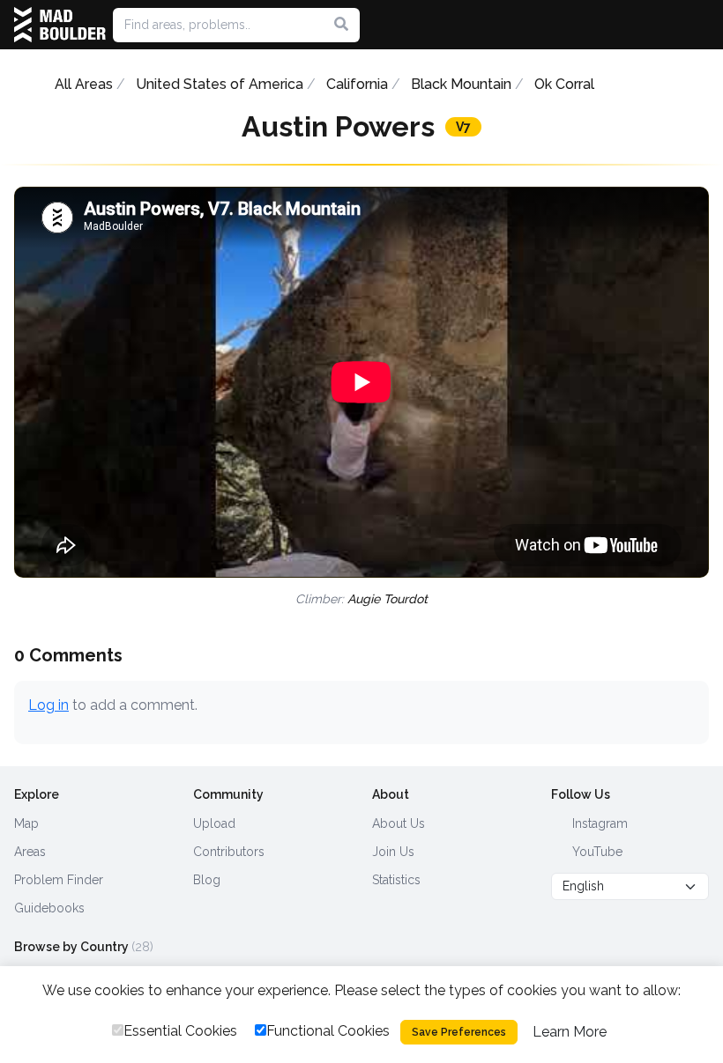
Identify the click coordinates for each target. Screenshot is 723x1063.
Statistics (396, 880)
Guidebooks (49, 908)
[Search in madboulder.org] (341, 24)
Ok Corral (564, 84)
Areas (30, 852)
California (357, 84)
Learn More (570, 1031)
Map (26, 823)
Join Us (393, 852)
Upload (214, 823)
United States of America (219, 84)
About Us (398, 823)
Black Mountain (461, 84)
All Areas (84, 84)
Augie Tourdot (387, 599)
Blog (206, 880)
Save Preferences (459, 1032)
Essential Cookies (180, 1030)
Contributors (229, 852)
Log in (48, 705)
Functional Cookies (328, 1030)
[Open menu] (702, 24)
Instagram (598, 823)
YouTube (595, 852)
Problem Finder (58, 880)
